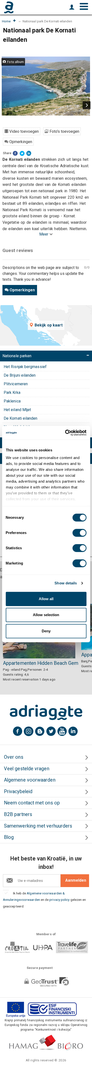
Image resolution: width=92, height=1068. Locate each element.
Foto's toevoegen (64, 131)
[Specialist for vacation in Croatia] (46, 712)
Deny (46, 631)
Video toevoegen (23, 131)
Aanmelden (75, 880)
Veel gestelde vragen (26, 768)
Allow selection (46, 615)
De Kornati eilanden (21, 418)
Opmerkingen (20, 141)
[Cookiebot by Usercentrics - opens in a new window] (65, 433)
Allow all (46, 599)
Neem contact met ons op (32, 803)
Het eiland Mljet (17, 409)
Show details (65, 583)
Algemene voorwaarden (29, 780)
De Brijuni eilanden (20, 375)
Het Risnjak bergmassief (25, 366)
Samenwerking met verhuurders (38, 826)
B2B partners (18, 814)
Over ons (13, 757)
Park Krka (12, 392)
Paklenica (12, 401)
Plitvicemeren (16, 384)
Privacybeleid (18, 791)
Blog (9, 837)
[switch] (79, 533)
